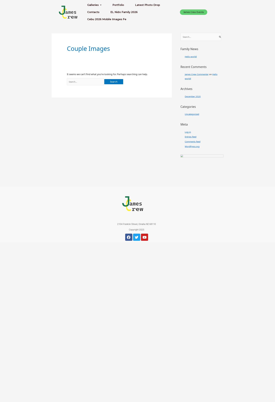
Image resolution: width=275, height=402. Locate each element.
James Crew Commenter (197, 74)
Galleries (93, 5)
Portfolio (118, 5)
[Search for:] (85, 81)
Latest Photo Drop (147, 5)
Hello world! (191, 56)
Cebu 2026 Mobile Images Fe (106, 19)
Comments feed (192, 141)
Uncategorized (192, 114)
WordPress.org (192, 146)
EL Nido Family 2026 (124, 12)
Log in (188, 132)
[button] (94, 5)
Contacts (93, 12)
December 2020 (193, 96)
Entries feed (190, 136)
